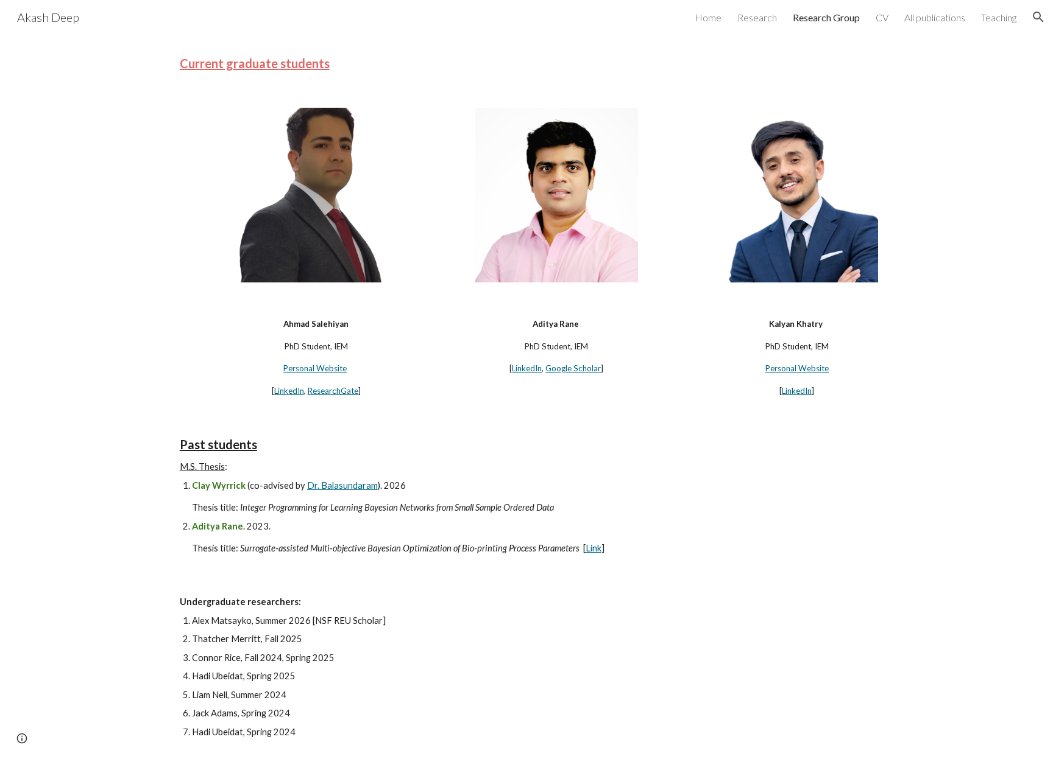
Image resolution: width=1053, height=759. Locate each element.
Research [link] (757, 17)
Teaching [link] (998, 17)
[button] (1038, 17)
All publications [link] (934, 17)
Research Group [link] (826, 17)
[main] (526, 64)
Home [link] (708, 17)
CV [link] (882, 17)
